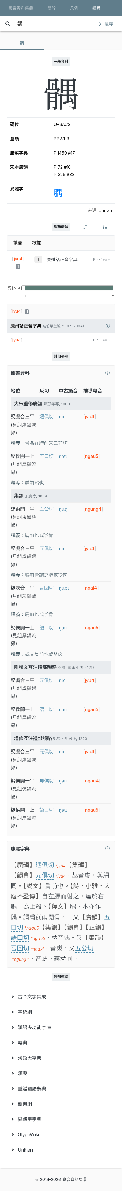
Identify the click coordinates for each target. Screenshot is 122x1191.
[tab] (22, 43)
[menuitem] (61, 996)
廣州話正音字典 (62, 259)
